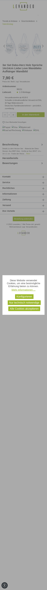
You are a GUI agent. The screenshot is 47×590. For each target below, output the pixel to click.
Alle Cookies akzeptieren (24, 308)
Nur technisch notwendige (24, 302)
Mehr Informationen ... (24, 289)
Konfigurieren (24, 296)
